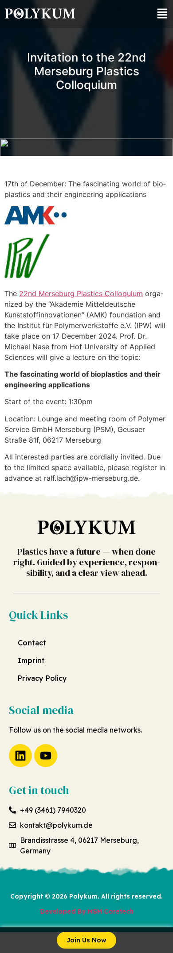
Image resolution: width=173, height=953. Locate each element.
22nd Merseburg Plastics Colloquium (81, 293)
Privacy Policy (42, 678)
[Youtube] (45, 755)
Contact (32, 642)
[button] (162, 13)
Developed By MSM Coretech (87, 911)
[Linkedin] (20, 755)
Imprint (31, 660)
